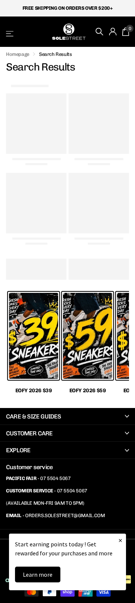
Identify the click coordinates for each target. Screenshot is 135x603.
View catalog (10, 33)
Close (67, 416)
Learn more (37, 574)
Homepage (17, 54)
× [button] (120, 540)
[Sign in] (113, 31)
